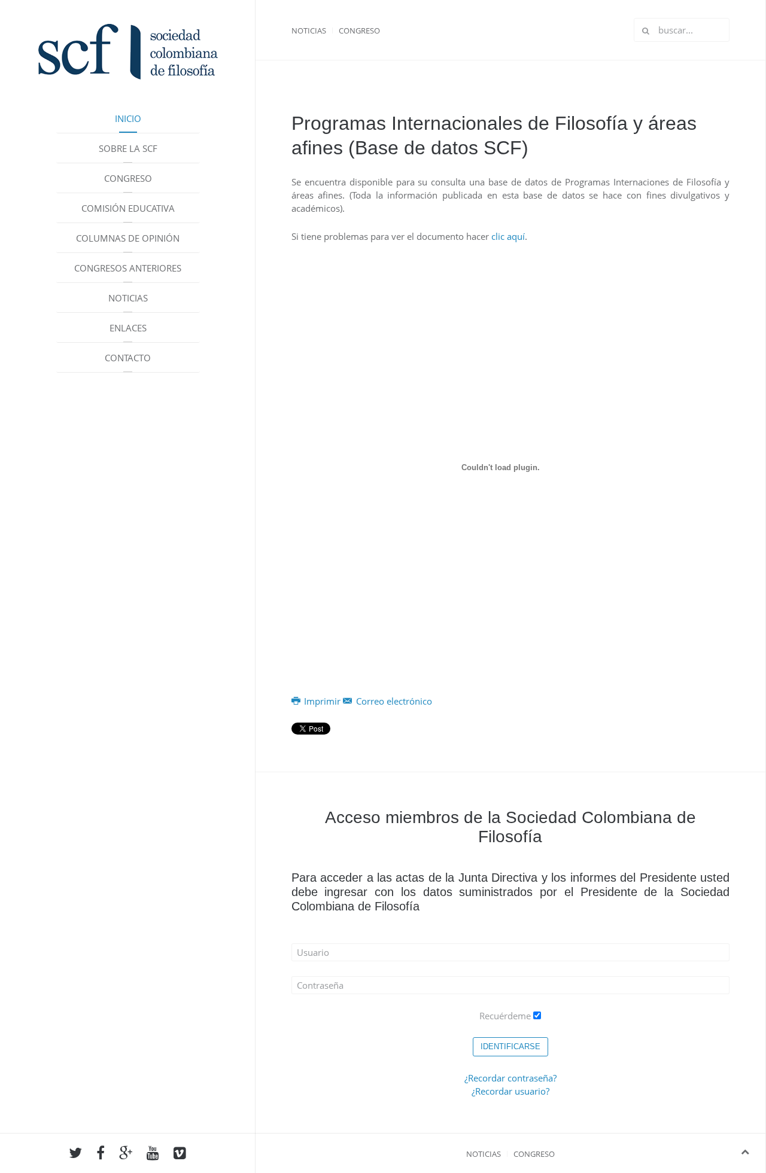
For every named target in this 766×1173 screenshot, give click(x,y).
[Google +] (125, 1154)
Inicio (128, 118)
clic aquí (508, 236)
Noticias (128, 298)
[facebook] (100, 1154)
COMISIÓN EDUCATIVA (128, 208)
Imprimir (322, 701)
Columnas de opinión (128, 238)
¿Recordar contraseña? (510, 1078)
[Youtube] (153, 1154)
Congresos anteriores (127, 268)
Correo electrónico (393, 701)
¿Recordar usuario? (510, 1091)
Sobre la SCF (128, 148)
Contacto (128, 358)
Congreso (128, 178)
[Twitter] (75, 1154)
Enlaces (128, 328)
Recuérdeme (505, 1016)
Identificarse (510, 1046)
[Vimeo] (180, 1154)
